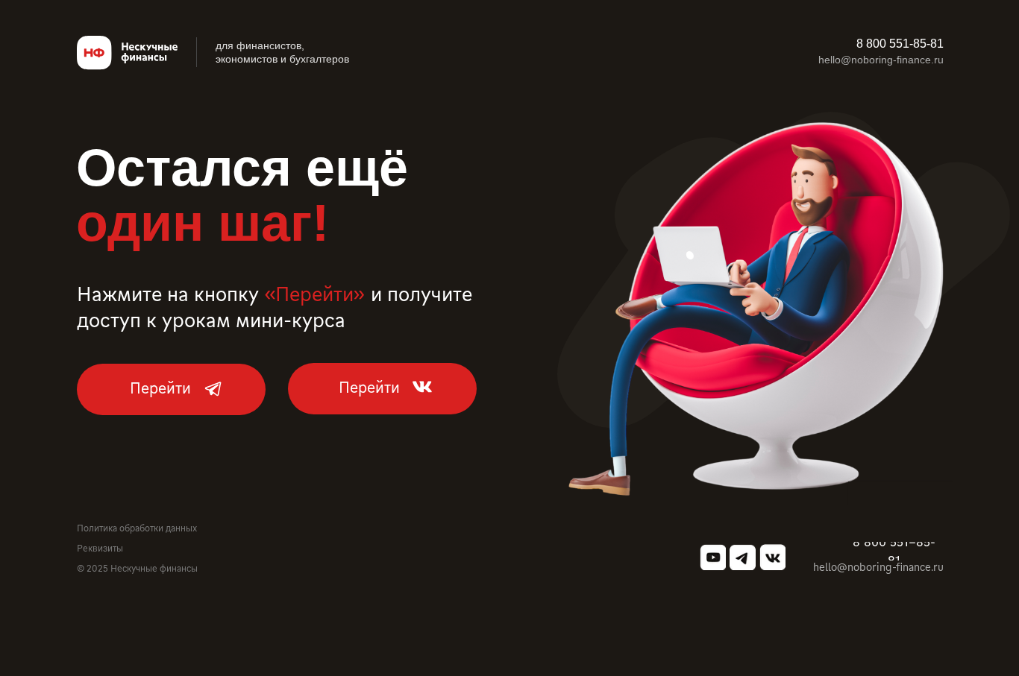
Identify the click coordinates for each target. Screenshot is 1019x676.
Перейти (160, 387)
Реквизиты (100, 548)
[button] (899, 44)
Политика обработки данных (137, 528)
